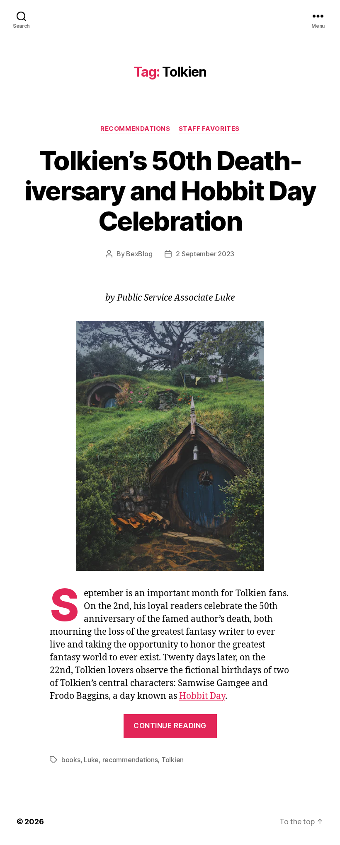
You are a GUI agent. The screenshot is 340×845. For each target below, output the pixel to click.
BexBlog (139, 254)
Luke (91, 760)
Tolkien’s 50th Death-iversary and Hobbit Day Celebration (170, 190)
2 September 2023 (205, 254)
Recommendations (135, 128)
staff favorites (209, 128)
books (70, 760)
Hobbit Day (202, 696)
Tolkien (172, 760)
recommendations (130, 760)
